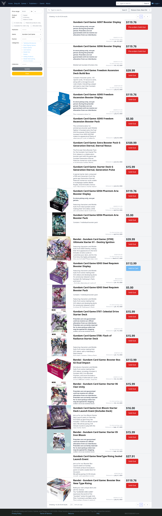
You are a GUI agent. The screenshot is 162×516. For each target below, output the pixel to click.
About (48, 3)
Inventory (26, 17)
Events (42, 3)
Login (157, 3)
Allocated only (37, 26)
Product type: (14, 16)
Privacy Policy (16, 513)
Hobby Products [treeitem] (28, 56)
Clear (27, 74)
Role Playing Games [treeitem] (29, 45)
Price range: (16, 11)
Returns (71, 513)
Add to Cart (133, 268)
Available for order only (21, 26)
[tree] (31, 51)
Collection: (15, 64)
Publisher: (15, 29)
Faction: (14, 39)
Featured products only (33, 23)
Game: (14, 34)
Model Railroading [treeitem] (29, 59)
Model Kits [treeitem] (26, 52)
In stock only (18, 23)
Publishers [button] (33, 3)
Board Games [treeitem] (27, 47)
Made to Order (28, 19)
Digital (25, 15)
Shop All (17, 3)
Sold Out (132, 75)
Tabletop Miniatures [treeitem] (29, 43)
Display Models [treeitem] (28, 61)
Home (10, 3)
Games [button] (24, 3)
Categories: (15, 43)
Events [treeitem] (25, 54)
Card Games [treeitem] (27, 50)
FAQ (98, 513)
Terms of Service (46, 513)
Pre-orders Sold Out (137, 27)
